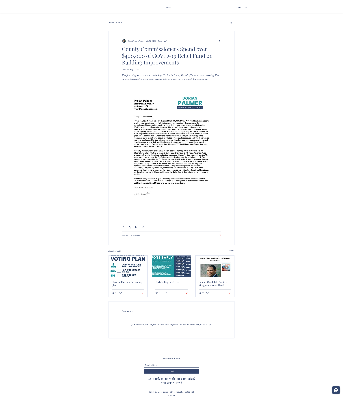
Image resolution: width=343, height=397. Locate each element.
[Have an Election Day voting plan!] (128, 266)
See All (231, 250)
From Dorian (115, 22)
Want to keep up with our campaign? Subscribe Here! (171, 381)
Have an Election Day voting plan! (127, 283)
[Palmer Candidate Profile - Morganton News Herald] (215, 266)
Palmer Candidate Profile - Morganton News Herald (213, 283)
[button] (231, 23)
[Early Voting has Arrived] (171, 266)
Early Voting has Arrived (168, 282)
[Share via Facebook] (123, 227)
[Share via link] (143, 227)
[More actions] (219, 41)
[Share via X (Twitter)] (129, 227)
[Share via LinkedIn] (136, 227)
